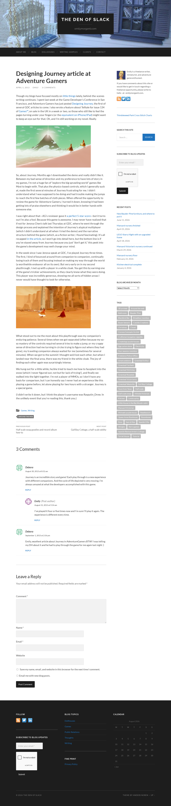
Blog (33, 52)
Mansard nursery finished (128, 225)
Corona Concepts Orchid (128, 332)
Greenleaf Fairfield (126, 365)
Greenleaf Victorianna (127, 379)
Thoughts (69, 737)
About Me (21, 52)
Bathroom (122, 313)
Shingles (121, 427)
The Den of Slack (85, 19)
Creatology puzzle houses (128, 341)
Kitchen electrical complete (129, 264)
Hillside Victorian (142, 393)
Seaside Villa (144, 422)
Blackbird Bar (124, 318)
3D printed (122, 308)
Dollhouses (48, 52)
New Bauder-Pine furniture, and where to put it (136, 215)
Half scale (139, 389)
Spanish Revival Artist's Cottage (131, 431)
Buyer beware (124, 322)
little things (69, 95)
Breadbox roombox (141, 318)
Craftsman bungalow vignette (130, 337)
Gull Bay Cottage (145, 384)
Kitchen (121, 398)
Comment (22, 596)
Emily (36, 87)
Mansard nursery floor (127, 255)
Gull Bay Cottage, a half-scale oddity (88, 428)
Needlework (145, 412)
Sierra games (134, 427)
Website (20, 655)
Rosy (120, 422)
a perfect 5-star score (79, 215)
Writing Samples (69, 52)
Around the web (25, 417)
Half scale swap (124, 393)
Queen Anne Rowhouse (128, 417)
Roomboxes (146, 417)
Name (20, 627)
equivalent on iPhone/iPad (77, 114)
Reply (28, 490)
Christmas (122, 327)
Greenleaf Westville (126, 384)
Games (24, 410)
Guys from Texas (125, 389)
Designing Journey (82, 103)
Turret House (123, 436)
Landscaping (133, 398)
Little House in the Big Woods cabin (133, 403)
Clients (87, 52)
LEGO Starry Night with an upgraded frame (133, 236)
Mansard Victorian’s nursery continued (134, 246)
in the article (34, 238)
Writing (31, 410)
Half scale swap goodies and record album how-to (36, 429)
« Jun (116, 767)
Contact (101, 52)
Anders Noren (140, 795)
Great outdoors (124, 360)
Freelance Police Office (127, 356)
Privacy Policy (71, 764)
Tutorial (136, 436)
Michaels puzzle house (127, 412)
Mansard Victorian (126, 408)
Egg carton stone (125, 346)
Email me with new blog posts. (34, 675)
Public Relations (72, 732)
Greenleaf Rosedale (126, 375)
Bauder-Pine (135, 313)
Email (19, 641)
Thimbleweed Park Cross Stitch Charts (134, 115)
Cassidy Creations (140, 322)
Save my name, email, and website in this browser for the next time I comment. (60, 669)
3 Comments (48, 87)
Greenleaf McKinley (126, 370)
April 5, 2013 (23, 87)
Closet (133, 327)
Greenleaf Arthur (142, 360)
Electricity (140, 346)
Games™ (23, 111)
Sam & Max (130, 422)
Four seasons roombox (127, 351)
